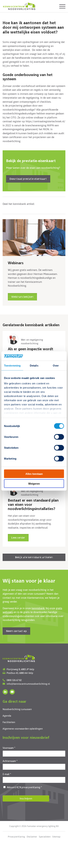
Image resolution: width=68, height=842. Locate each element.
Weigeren (34, 483)
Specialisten (45, 836)
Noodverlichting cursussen (17, 709)
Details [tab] (34, 365)
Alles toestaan (34, 473)
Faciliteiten (9, 722)
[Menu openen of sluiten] (62, 6)
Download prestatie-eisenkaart (28, 179)
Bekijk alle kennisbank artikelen (34, 557)
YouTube (12, 691)
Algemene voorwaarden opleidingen (23, 728)
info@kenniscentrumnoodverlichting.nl (28, 683)
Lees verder (18, 538)
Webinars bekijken (22, 297)
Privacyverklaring (16, 836)
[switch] (59, 437)
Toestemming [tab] (12, 365)
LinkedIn (5, 691)
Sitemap (56, 836)
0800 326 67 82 (14, 680)
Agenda (7, 715)
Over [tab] (56, 365)
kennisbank (38, 608)
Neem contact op (16, 631)
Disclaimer (32, 836)
